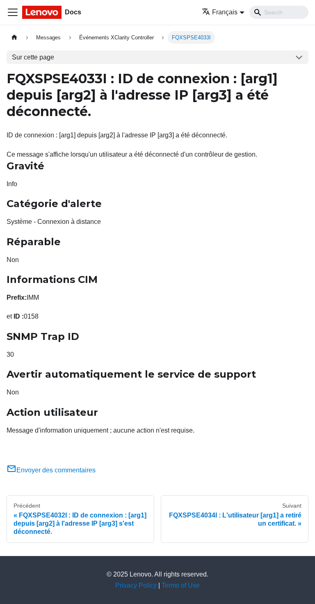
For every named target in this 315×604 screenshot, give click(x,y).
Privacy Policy (136, 585)
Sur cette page (33, 57)
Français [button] (224, 12)
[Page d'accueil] (14, 37)
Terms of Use (181, 585)
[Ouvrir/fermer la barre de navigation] (13, 12)
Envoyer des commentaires (56, 470)
